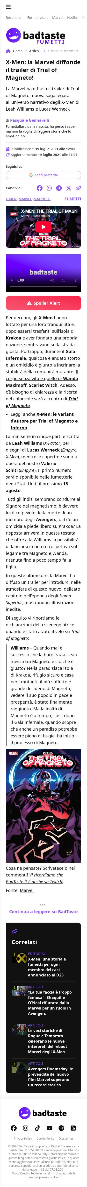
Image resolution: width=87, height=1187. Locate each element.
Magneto (42, 199)
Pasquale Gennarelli (29, 120)
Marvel (25, 199)
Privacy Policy (23, 1139)
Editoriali (37, 953)
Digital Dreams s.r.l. (64, 1146)
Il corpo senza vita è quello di (42, 378)
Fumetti (73, 199)
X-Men (11, 199)
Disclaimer (66, 1139)
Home (17, 51)
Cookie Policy (45, 1139)
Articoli (35, 51)
